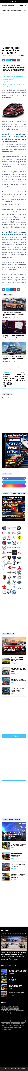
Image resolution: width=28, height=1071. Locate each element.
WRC (9, 1021)
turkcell (11, 1025)
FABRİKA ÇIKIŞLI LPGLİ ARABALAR (8, 1010)
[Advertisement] (14, 28)
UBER (22, 1019)
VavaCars (4, 1021)
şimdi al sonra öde (6, 1029)
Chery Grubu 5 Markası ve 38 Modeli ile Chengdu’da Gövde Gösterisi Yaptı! (13, 953)
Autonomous (16, 1006)
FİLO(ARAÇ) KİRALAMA (20, 1010)
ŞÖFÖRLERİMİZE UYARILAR (7, 1027)
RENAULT (22, 55)
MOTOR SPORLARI (14, 1012)
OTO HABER (15, 367)
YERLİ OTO (13, 1021)
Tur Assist (4, 1019)
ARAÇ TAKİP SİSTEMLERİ (6, 1006)
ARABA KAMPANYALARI (7, 367)
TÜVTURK (10, 1019)
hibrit (3, 1023)
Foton (12, 10)
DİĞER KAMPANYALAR (13, 1008)
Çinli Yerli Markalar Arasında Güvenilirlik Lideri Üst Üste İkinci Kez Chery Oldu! (13, 84)
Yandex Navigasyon (21, 1021)
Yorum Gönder (6, 398)
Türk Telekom (16, 1019)
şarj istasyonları (17, 1027)
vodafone (16, 1025)
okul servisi (4, 1025)
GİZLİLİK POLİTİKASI (5, 1012)
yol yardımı (22, 1025)
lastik (22, 1023)
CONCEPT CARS (5, 1008)
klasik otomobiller (15, 1023)
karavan (8, 1023)
